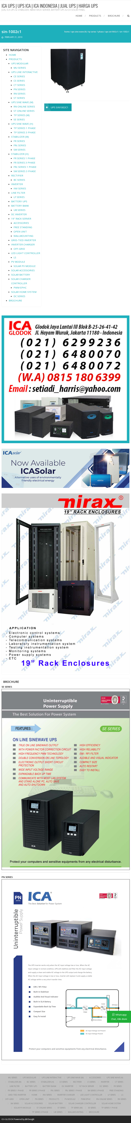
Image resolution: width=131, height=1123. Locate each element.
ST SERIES (19, 97)
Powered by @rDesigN (24, 1119)
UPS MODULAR (19, 63)
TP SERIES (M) (22, 115)
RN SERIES (19, 93)
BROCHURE (114, 15)
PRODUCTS (95, 15)
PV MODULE (18, 261)
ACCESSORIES (21, 222)
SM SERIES (19, 149)
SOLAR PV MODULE (25, 266)
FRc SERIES (20, 145)
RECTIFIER (17, 175)
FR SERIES (19, 141)
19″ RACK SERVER (21, 218)
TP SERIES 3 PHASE (25, 132)
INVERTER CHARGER (23, 244)
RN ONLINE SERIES (24, 106)
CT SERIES (19, 85)
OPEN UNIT (20, 231)
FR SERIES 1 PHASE (24, 158)
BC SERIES (19, 179)
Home (67, 31)
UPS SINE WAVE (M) (22, 102)
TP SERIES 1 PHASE (96, 31)
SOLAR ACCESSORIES (23, 270)
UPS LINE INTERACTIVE (24, 72)
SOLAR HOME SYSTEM (23, 291)
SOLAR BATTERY (20, 274)
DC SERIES (19, 296)
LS (15, 257)
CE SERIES (19, 76)
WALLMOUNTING (23, 235)
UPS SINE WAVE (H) (79, 31)
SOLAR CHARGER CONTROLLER (82, 1103)
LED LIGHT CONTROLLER (25, 253)
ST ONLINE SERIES (24, 110)
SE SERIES (19, 119)
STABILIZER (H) (20, 154)
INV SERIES (20, 188)
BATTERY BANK (20, 205)
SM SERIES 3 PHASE (25, 171)
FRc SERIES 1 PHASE (25, 166)
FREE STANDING (23, 227)
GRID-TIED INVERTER (23, 240)
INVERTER (17, 184)
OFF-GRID (19, 248)
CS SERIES (19, 80)
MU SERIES (20, 67)
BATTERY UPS (19, 201)
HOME (79, 15)
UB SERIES (19, 210)
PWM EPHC (20, 287)
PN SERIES (19, 89)
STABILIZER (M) (20, 136)
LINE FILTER (18, 192)
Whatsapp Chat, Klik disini (119, 1017)
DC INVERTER (19, 214)
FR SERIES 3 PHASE (24, 162)
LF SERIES (19, 197)
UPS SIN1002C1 (111, 31)
